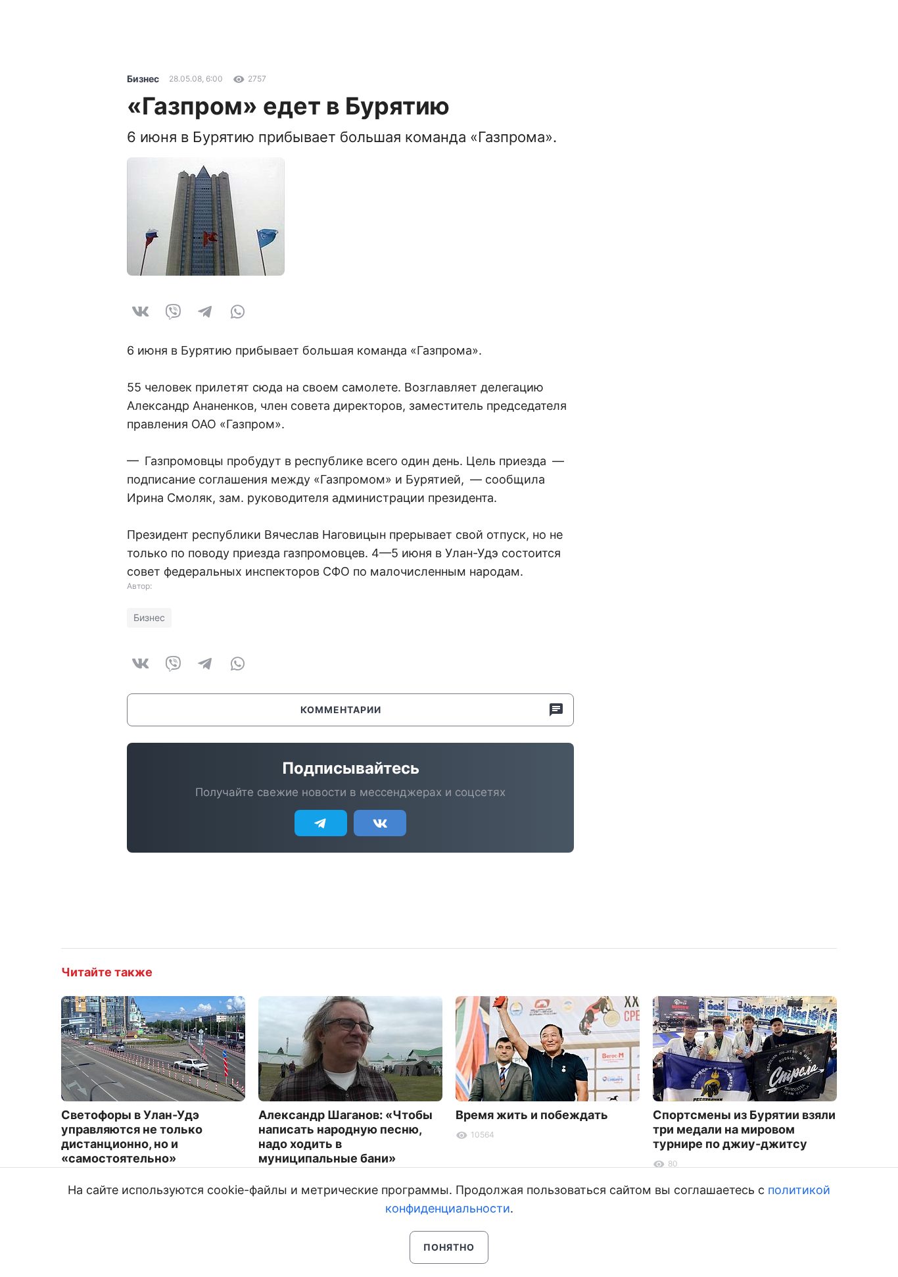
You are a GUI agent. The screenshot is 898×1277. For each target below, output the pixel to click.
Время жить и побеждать (532, 1115)
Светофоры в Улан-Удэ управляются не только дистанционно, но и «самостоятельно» (131, 1136)
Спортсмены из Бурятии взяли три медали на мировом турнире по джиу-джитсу (744, 1129)
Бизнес (143, 78)
